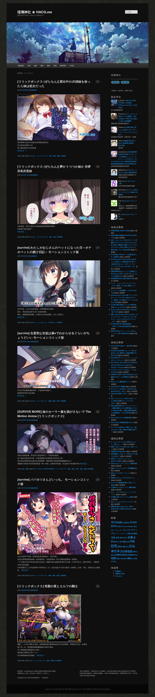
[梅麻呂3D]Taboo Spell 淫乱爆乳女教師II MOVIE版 (126, 143)
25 (98, 412)
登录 (116, 82)
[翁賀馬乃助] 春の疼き (118, 451)
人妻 (128, 533)
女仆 (118, 542)
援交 (58, 156)
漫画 (42, 65)
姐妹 (54, 156)
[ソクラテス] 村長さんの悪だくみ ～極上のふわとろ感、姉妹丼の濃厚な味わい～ (124, 429)
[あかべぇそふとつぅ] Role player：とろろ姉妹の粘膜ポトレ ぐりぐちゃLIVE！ (124, 400)
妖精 (47, 660)
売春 (49, 575)
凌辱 (121, 538)
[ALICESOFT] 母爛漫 (118, 386)
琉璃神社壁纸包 (121, 554)
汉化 (127, 547)
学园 (132, 541)
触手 (125, 558)
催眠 (49, 401)
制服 (54, 401)
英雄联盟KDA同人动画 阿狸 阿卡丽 (122, 278)
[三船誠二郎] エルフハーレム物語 (122, 497)
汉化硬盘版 (126, 551)
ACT (31, 660)
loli (135, 522)
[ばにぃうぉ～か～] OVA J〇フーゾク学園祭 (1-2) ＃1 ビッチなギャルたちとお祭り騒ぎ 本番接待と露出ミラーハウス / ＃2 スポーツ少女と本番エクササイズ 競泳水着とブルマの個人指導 (124, 245)
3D (112, 522)
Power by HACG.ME (64, 689)
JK (35, 469)
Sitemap (107, 689)
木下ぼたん (51, 322)
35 (98, 333)
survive (32, 322)
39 (98, 480)
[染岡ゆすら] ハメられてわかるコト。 (123, 478)
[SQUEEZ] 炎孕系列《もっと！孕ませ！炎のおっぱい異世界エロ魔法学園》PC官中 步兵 (124, 352)
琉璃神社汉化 (133, 555)
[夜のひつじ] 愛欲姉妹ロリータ (121, 382)
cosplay (125, 522)
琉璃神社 (118, 571)
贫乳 (133, 558)
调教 (129, 558)
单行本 (125, 538)
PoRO (118, 526)
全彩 (50, 156)
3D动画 (118, 522)
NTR (113, 526)
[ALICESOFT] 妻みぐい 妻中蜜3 (121, 346)
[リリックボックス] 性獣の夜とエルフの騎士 (47, 586)
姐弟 (128, 542)
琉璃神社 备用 (120, 573)
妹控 (73, 469)
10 (98, 167)
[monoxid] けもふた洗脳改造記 (121, 417)
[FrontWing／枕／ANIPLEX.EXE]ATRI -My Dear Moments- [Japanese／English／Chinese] (124, 364)
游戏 (48, 65)
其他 (55, 65)
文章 (28, 65)
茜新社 (118, 559)
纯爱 (113, 558)
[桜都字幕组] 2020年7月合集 (120, 230)
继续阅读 (21, 150)
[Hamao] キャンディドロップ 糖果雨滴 (124, 463)
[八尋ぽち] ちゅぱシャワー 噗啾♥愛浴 (123, 487)
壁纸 (114, 542)
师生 (120, 546)
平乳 (58, 401)
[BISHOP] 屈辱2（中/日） (119, 394)
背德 (85, 469)
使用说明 (63, 65)
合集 (130, 537)
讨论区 (72, 65)
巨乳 (77, 469)
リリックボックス (42, 156)
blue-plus (118, 576)
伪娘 (132, 533)
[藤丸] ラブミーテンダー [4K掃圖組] (123, 468)
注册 (126, 82)
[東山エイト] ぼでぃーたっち (120, 473)
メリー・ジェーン (120, 533)
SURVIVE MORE (48, 469)
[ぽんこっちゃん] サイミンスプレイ (122, 502)
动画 (35, 65)
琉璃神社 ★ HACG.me (34, 11)
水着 (81, 469)
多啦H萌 (34, 90)
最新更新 (21, 65)
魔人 (115, 561)
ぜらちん (32, 156)
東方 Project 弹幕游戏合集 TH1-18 (122, 422)
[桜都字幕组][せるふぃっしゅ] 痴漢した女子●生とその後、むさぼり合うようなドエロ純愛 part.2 (124, 273)
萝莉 (122, 559)
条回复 (63, 156)
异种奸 (52, 660)
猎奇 (134, 551)
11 (98, 248)
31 (98, 586)
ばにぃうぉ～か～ (117, 530)
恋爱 (123, 546)
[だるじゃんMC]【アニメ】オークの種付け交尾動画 (128, 192)
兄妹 (50, 237)
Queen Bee (132, 526)
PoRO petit (124, 526)
